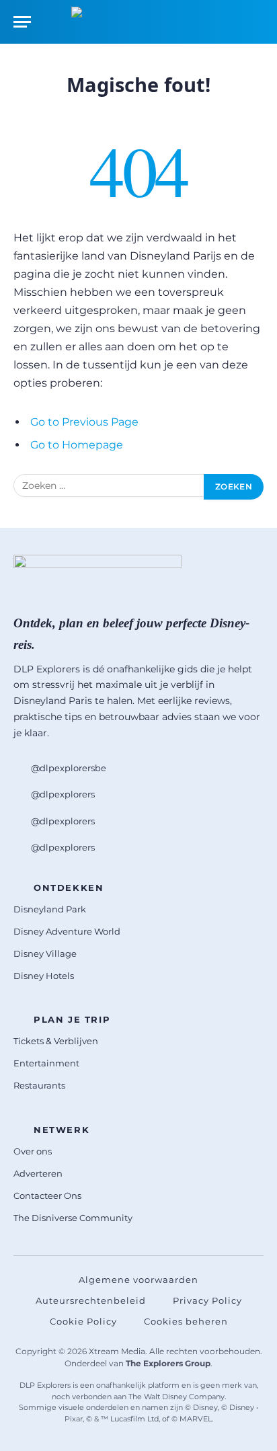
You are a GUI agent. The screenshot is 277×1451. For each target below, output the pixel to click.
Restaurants (39, 1085)
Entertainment (46, 1063)
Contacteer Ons (47, 1195)
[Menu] (22, 22)
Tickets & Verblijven (55, 1040)
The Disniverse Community (72, 1217)
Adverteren (38, 1173)
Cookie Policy (83, 1321)
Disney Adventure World (66, 931)
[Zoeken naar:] (109, 487)
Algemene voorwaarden (138, 1279)
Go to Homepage (76, 444)
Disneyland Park (49, 909)
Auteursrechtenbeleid (91, 1300)
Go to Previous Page (84, 422)
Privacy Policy (207, 1300)
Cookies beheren (186, 1321)
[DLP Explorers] (138, 22)
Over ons (32, 1151)
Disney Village (45, 953)
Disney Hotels (43, 975)
